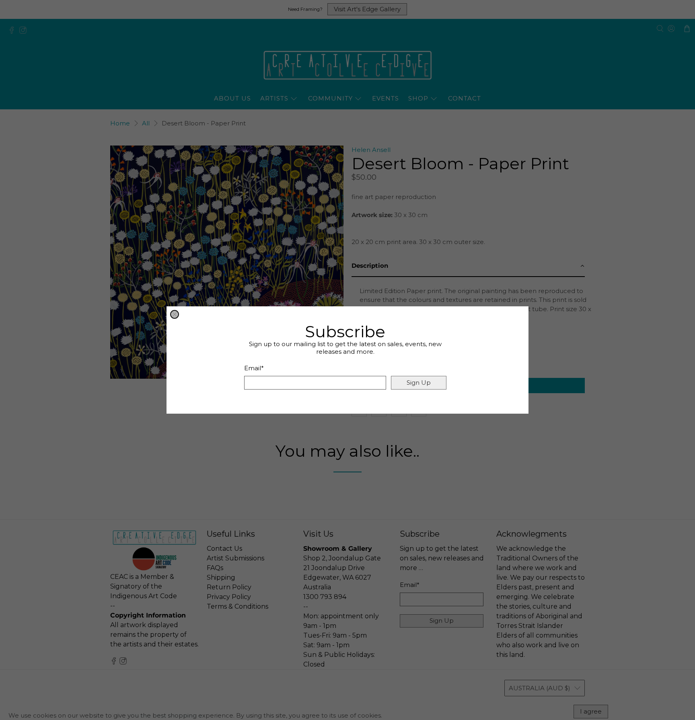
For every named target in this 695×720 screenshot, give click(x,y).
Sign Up (419, 382)
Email (254, 368)
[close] (175, 314)
